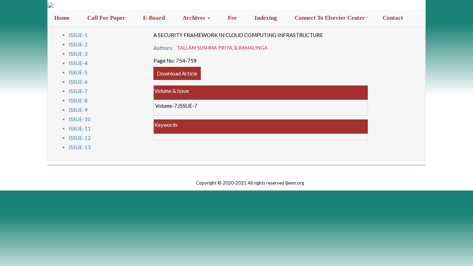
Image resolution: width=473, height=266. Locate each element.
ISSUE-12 (80, 138)
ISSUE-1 (78, 35)
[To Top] (250, 170)
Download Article (177, 73)
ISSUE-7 (78, 91)
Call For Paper (106, 18)
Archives (194, 18)
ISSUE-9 (78, 110)
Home (62, 18)
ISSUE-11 (80, 128)
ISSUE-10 (80, 119)
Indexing (266, 18)
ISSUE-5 (78, 72)
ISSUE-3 (78, 54)
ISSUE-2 (78, 44)
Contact (393, 18)
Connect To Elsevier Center (330, 18)
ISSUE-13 (80, 147)
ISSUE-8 (78, 100)
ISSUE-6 (78, 82)
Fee (232, 18)
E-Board (154, 18)
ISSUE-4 (78, 63)
